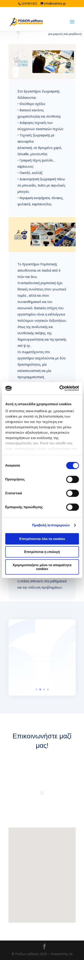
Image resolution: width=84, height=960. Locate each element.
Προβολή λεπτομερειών (51, 525)
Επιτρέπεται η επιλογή (42, 552)
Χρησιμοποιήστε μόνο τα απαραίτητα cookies (42, 567)
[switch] (72, 479)
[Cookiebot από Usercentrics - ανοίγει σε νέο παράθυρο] (60, 388)
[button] (29, 882)
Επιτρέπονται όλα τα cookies (42, 539)
